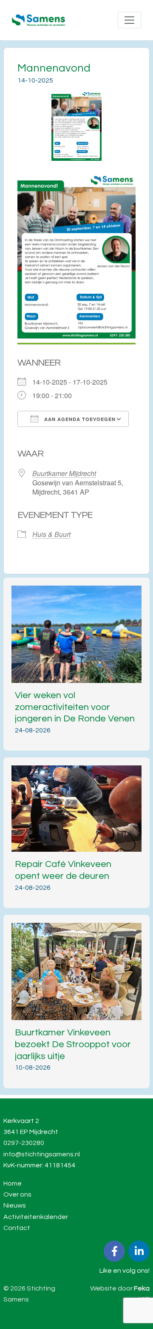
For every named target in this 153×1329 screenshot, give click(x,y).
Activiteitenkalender (35, 1216)
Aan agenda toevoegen (79, 419)
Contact (16, 1227)
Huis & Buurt (51, 534)
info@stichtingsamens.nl (41, 1154)
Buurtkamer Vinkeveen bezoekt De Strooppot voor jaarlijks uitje (73, 1044)
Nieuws (14, 1205)
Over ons (17, 1194)
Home (12, 1183)
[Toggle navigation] (129, 20)
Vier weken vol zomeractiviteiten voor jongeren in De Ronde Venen (75, 707)
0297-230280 (23, 1142)
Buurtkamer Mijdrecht (64, 473)
